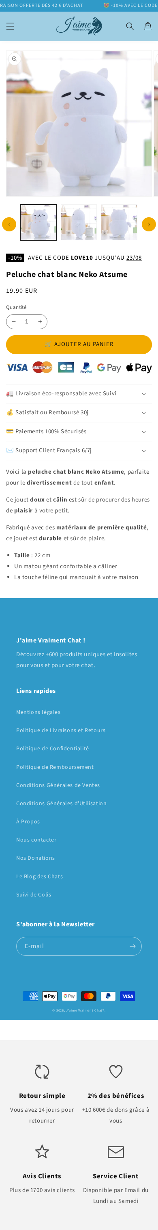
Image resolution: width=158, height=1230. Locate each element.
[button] (10, 26)
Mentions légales (38, 712)
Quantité (16, 307)
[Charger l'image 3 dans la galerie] (119, 222)
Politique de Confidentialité (52, 749)
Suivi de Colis (33, 895)
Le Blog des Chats (39, 877)
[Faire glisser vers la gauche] (9, 224)
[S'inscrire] (132, 946)
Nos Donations (35, 858)
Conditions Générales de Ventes (58, 785)
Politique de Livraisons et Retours (60, 730)
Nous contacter (36, 840)
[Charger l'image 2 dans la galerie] (79, 222)
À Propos (28, 822)
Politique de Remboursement (55, 767)
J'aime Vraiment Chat (84, 1010)
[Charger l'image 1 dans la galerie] (38, 222)
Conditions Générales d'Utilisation (61, 804)
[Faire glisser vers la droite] (149, 224)
